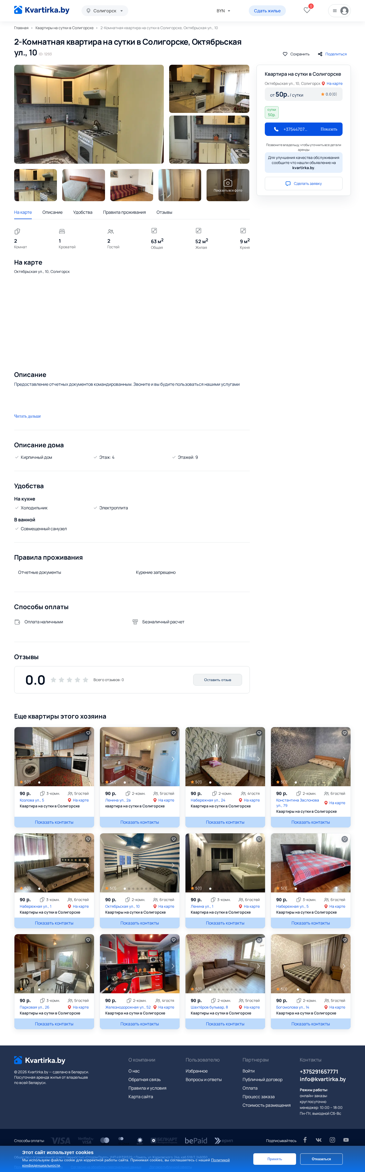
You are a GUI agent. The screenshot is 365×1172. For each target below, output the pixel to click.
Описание (52, 212)
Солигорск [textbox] (105, 11)
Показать (329, 129)
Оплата (250, 1088)
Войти (249, 1071)
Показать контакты (54, 822)
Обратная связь (145, 1079)
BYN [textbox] (221, 11)
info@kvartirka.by (323, 1079)
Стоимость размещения (267, 1105)
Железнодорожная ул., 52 (128, 1007)
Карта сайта (141, 1097)
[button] (87, 759)
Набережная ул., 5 (292, 906)
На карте (23, 212)
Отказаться (321, 1159)
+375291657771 (319, 1071)
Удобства (82, 212)
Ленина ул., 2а (118, 800)
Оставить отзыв (217, 680)
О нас (134, 1071)
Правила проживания (124, 212)
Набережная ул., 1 (35, 906)
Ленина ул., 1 (202, 906)
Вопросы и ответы (204, 1079)
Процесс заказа (259, 1097)
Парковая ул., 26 (34, 1007)
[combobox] (104, 10)
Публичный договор (262, 1079)
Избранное (197, 1071)
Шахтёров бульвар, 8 (209, 1007)
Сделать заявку (308, 183)
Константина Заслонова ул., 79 (297, 802)
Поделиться (336, 53)
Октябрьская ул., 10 (122, 906)
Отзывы (164, 212)
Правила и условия (147, 1088)
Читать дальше (27, 416)
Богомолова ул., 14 (292, 1007)
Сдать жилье (267, 11)
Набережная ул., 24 (208, 800)
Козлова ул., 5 (32, 800)
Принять (274, 1159)
